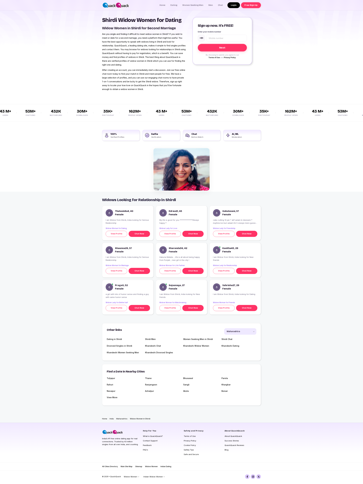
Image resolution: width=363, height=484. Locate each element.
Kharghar (226, 384)
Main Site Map (126, 466)
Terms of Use (214, 57)
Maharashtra (121, 419)
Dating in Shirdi (114, 339)
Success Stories (232, 441)
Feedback (147, 445)
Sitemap (138, 466)
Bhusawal (188, 378)
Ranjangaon (151, 384)
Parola (224, 378)
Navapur (111, 391)
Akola (186, 391)
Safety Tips (189, 450)
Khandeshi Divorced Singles (159, 352)
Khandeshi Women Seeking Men (123, 352)
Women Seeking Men (192, 5)
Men (210, 5)
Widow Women (151, 466)
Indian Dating (166, 466)
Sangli (186, 384)
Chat (220, 5)
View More (112, 397)
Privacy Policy (230, 57)
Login (234, 5)
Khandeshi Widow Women (196, 346)
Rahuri (110, 384)
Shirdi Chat (226, 339)
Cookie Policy (190, 445)
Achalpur (149, 391)
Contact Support (150, 441)
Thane (148, 378)
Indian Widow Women (153, 476)
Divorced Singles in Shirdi (119, 346)
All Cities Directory (110, 466)
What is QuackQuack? (153, 436)
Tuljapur (111, 378)
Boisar (224, 391)
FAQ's (145, 450)
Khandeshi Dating (230, 346)
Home (162, 5)
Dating (173, 5)
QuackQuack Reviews (234, 445)
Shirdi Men (150, 339)
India (112, 419)
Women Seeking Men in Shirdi (198, 339)
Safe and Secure (191, 454)
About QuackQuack (233, 436)
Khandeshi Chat (153, 346)
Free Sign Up (251, 5)
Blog (226, 450)
